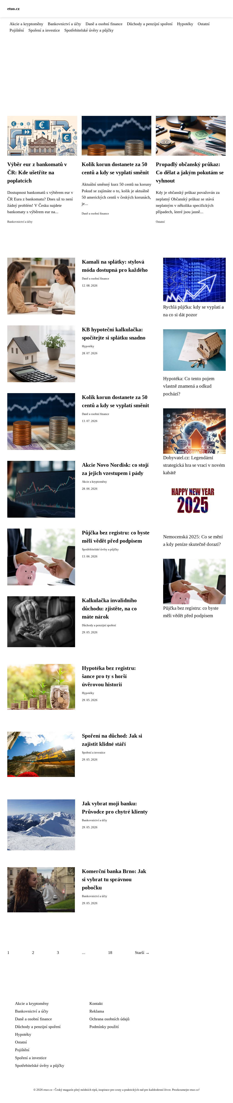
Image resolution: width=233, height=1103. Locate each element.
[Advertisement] (116, 67)
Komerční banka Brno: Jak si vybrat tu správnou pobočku (114, 879)
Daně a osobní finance (104, 24)
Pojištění (17, 30)
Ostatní (204, 24)
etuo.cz (13, 8)
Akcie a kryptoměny (26, 24)
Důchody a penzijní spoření (149, 24)
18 (110, 952)
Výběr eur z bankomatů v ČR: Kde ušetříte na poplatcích (37, 172)
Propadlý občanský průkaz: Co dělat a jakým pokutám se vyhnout (190, 172)
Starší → (142, 952)
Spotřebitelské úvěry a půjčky (89, 30)
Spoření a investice (44, 30)
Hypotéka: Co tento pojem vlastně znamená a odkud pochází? (188, 386)
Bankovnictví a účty (64, 24)
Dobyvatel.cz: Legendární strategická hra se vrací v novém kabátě (194, 465)
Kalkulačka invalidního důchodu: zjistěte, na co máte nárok (109, 608)
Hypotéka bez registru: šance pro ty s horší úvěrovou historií (109, 676)
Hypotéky (185, 24)
